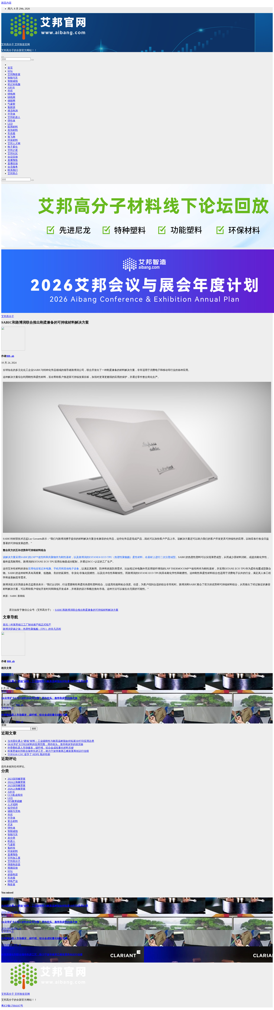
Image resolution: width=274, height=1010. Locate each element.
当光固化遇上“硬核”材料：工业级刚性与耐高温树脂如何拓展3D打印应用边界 (44, 681)
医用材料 (13, 126)
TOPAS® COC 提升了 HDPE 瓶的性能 (29, 754)
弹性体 (11, 120)
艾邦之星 (13, 150)
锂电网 (11, 94)
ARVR (11, 87)
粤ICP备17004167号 (12, 1005)
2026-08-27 (7, 944)
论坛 (10, 71)
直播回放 (13, 163)
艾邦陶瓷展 (14, 74)
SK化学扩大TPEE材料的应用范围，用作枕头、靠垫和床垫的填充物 (39, 698)
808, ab (10, 356)
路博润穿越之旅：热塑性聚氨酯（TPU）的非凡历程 (32, 629)
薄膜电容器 (14, 864)
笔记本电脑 (14, 84)
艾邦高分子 (7, 316)
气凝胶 (11, 104)
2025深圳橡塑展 (16, 785)
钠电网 (11, 97)
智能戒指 (13, 81)
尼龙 (10, 824)
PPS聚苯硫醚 (15, 801)
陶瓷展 (11, 884)
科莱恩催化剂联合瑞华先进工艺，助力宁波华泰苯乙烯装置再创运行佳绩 (48, 751)
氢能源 (11, 107)
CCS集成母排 (15, 795)
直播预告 (13, 160)
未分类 (11, 837)
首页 (10, 67)
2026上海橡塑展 (16, 788)
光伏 (10, 90)
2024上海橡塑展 (16, 782)
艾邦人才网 (14, 143)
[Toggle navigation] (2, 56)
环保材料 (13, 140)
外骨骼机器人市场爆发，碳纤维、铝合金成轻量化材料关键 (34, 714)
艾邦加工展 (14, 857)
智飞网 (11, 136)
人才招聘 (13, 804)
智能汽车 (13, 77)
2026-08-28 (7, 912)
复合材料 (13, 821)
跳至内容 (6, 2)
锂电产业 (13, 881)
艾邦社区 (13, 153)
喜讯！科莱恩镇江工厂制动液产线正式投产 (27, 624)
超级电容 (13, 874)
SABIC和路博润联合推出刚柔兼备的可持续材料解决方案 (86, 610)
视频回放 (13, 867)
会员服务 (13, 166)
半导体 (11, 114)
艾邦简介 (13, 173)
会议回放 (13, 156)
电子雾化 (13, 146)
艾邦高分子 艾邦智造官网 (15, 44)
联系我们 (13, 170)
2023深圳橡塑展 (16, 778)
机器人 (11, 841)
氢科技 (11, 847)
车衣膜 (11, 133)
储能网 (11, 100)
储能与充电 (14, 811)
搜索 (3, 725)
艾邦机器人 (14, 117)
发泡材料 (13, 130)
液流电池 (13, 110)
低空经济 (13, 807)
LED (10, 123)
